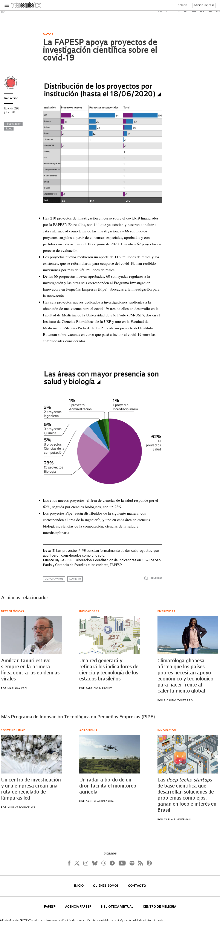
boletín (182, 5)
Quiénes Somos (106, 886)
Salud (9, 129)
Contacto (137, 886)
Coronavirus (54, 579)
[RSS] (139, 863)
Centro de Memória (159, 907)
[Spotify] (131, 863)
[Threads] (103, 863)
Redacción (11, 98)
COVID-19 (75, 579)
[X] (77, 863)
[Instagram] (85, 863)
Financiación (13, 124)
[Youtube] (122, 863)
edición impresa (204, 5)
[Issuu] (148, 863)
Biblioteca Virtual (117, 907)
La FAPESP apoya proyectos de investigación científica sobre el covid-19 (100, 50)
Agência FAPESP (78, 907)
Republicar (155, 578)
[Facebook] (70, 863)
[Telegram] (112, 863)
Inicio (79, 886)
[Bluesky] (94, 863)
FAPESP (50, 907)
